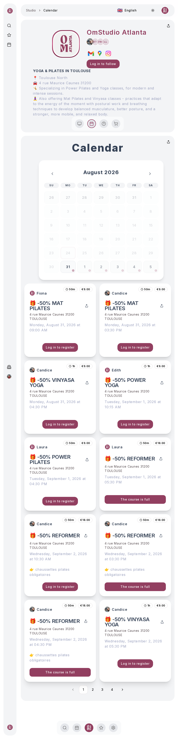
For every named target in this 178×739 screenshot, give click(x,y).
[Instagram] (108, 53)
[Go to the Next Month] (150, 173)
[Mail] (91, 53)
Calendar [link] (50, 10)
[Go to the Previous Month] (52, 173)
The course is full (135, 499)
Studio (31, 10)
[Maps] (99, 53)
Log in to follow (103, 64)
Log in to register (60, 347)
